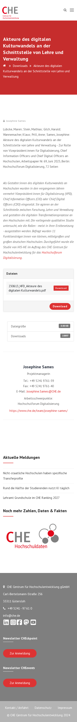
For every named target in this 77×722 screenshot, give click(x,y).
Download (61, 288)
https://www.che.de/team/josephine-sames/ (38, 411)
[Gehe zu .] (5, 66)
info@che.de (11, 616)
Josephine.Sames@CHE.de (43, 391)
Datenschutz (43, 708)
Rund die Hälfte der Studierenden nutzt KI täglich (36, 488)
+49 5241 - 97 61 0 (20, 608)
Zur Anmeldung (20, 653)
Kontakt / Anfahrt (17, 708)
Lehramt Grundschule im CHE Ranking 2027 (31, 498)
